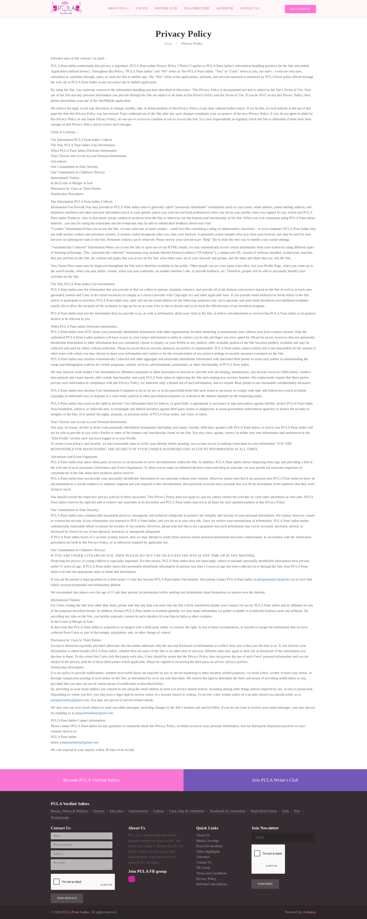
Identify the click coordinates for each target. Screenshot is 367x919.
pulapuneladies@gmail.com (276, 579)
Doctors (98, 811)
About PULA (117, 8)
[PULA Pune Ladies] (66, 7)
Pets (297, 811)
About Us (203, 835)
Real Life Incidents (209, 846)
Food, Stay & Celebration (187, 811)
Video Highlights (208, 851)
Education (117, 811)
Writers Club (166, 8)
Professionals (60, 817)
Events (142, 8)
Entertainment (138, 811)
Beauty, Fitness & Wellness (69, 811)
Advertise (224, 8)
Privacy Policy (206, 879)
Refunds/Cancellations (211, 884)
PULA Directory (197, 8)
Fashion (158, 811)
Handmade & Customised (227, 811)
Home (168, 43)
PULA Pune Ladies (75, 912)
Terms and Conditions (211, 873)
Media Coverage (207, 841)
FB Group (203, 867)
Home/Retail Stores (263, 811)
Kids (285, 811)
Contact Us (249, 8)
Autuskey (309, 912)
